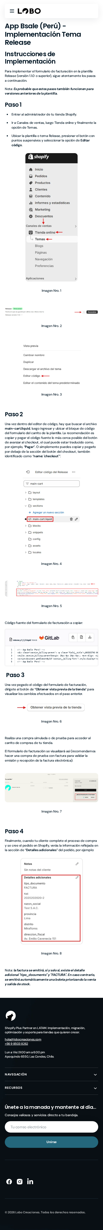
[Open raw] (81, 637)
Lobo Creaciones (27, 1212)
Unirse (51, 1142)
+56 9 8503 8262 (16, 1044)
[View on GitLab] (48, 640)
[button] (12, 11)
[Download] (90, 637)
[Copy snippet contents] (73, 637)
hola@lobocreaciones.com (23, 1039)
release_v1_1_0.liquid (22, 640)
